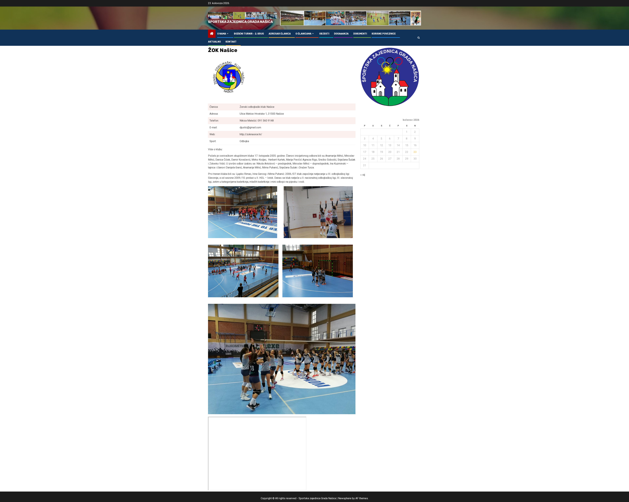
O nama (221, 33)
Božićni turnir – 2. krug (249, 33)
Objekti (324, 33)
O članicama (303, 33)
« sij (362, 174)
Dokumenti (360, 33)
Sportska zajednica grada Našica (240, 22)
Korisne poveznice (384, 33)
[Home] (212, 34)
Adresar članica (280, 33)
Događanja (341, 33)
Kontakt (231, 41)
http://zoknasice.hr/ (251, 134)
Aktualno (214, 41)
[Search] (419, 38)
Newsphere (344, 498)
